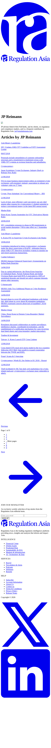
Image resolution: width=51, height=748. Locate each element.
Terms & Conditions (14, 589)
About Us (10, 584)
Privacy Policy (11, 591)
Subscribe (10, 580)
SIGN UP (5, 518)
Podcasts (9, 567)
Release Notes (11, 593)
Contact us (10, 586)
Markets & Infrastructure (15, 552)
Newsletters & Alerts (14, 565)
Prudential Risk (12, 548)
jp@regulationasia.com (23, 131)
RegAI (8, 563)
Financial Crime (12, 543)
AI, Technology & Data (15, 554)
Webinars (9, 569)
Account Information (14, 582)
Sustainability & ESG (14, 550)
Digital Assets (11, 546)
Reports (9, 572)
